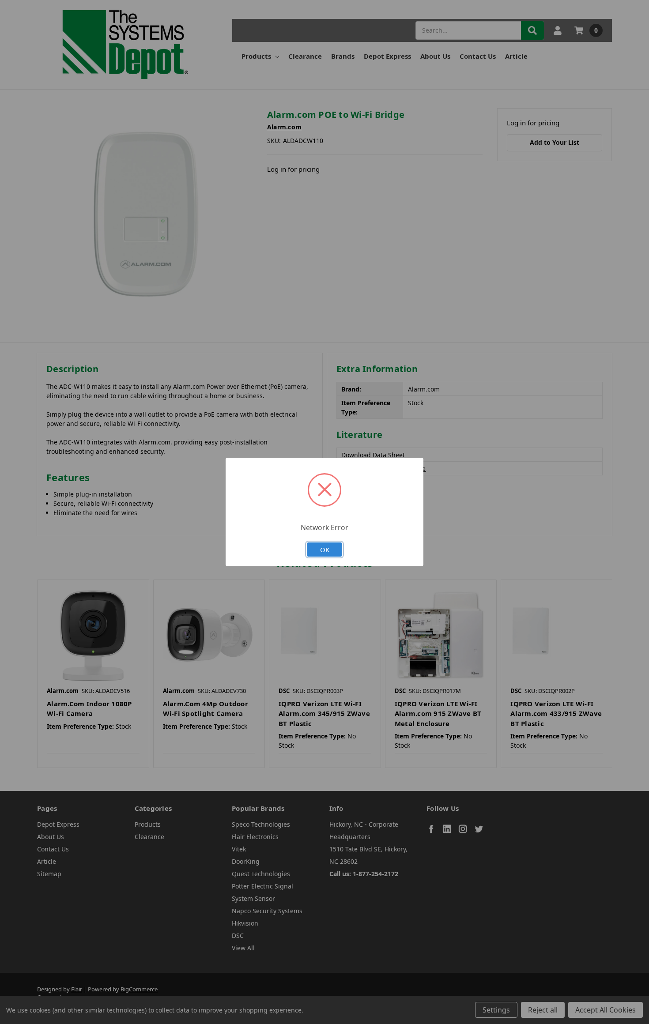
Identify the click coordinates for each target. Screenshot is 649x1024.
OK (324, 549)
